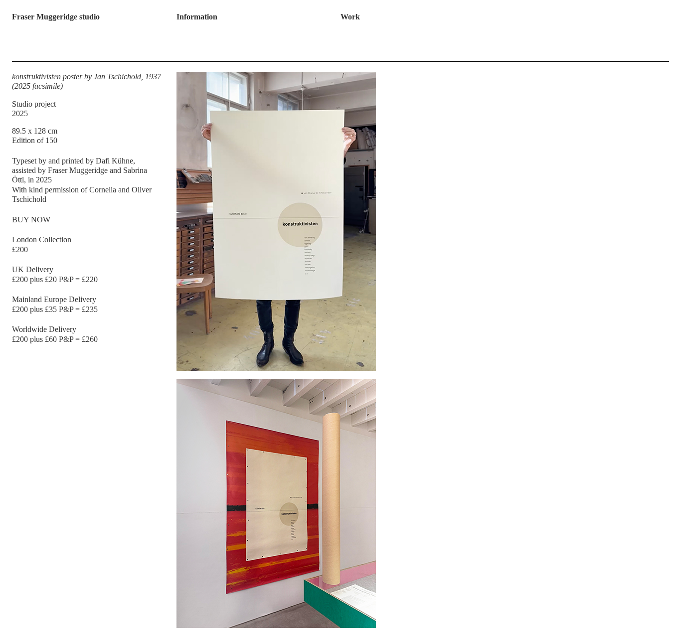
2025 (20, 113)
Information (196, 16)
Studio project (34, 104)
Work (350, 16)
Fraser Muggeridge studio (56, 16)
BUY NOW (31, 219)
